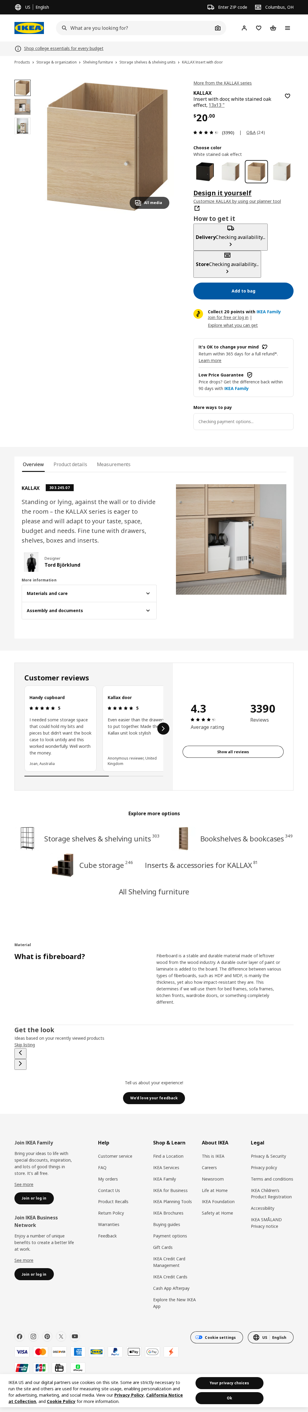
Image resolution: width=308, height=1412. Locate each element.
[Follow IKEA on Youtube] (75, 1336)
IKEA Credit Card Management (169, 1262)
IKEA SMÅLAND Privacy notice (266, 1223)
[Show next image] (162, 147)
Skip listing (24, 1045)
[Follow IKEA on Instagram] (33, 1336)
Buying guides (166, 1224)
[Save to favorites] (288, 96)
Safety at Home (217, 1213)
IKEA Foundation (218, 1201)
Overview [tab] (33, 464)
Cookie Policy (61, 1401)
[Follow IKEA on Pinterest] (47, 1336)
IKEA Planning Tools (172, 1201)
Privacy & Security (268, 1156)
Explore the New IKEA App (174, 1303)
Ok (229, 1398)
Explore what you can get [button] (233, 325)
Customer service (115, 1156)
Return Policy (111, 1213)
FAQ (102, 1167)
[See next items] (163, 729)
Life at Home (215, 1190)
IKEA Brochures (168, 1213)
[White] (230, 171)
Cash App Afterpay (171, 1288)
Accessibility (262, 1208)
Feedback (107, 1236)
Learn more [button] (210, 360)
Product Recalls (113, 1201)
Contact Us (109, 1190)
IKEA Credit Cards (170, 1277)
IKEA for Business (170, 1190)
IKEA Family (164, 1179)
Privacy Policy (129, 1395)
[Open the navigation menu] (288, 28)
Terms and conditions (272, 1179)
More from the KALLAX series (222, 83)
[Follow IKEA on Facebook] (19, 1336)
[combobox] (134, 28)
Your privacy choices (229, 1383)
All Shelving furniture (154, 891)
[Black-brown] (205, 171)
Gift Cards (163, 1247)
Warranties (108, 1224)
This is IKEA (213, 1156)
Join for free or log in (228, 317)
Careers (209, 1167)
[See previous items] (20, 1053)
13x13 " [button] (217, 105)
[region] (107, 147)
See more (23, 1184)
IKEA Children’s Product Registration (271, 1194)
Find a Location (168, 1156)
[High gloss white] (282, 171)
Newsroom (213, 1179)
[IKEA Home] (29, 28)
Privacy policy (264, 1167)
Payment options (170, 1236)
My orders (108, 1179)
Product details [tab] (70, 464)
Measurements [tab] (114, 464)
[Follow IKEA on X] (61, 1336)
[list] (93, 729)
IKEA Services (166, 1167)
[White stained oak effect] (256, 171)
